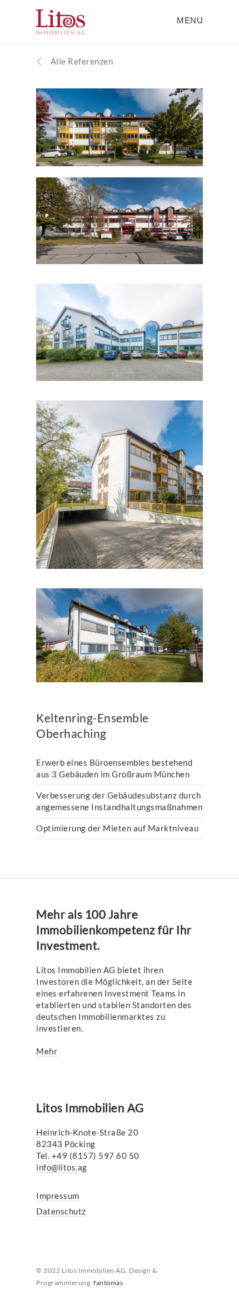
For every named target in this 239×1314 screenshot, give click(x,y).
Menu (190, 20)
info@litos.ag (61, 1167)
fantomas (108, 1282)
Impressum (57, 1196)
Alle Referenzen (80, 61)
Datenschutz (61, 1211)
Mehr (46, 1051)
